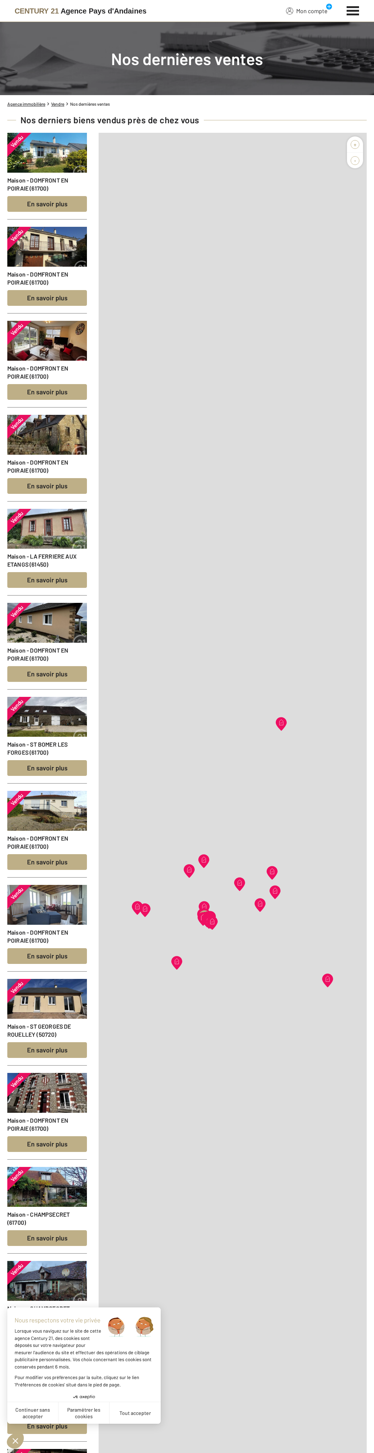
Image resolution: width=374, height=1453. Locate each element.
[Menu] (353, 9)
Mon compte (312, 10)
